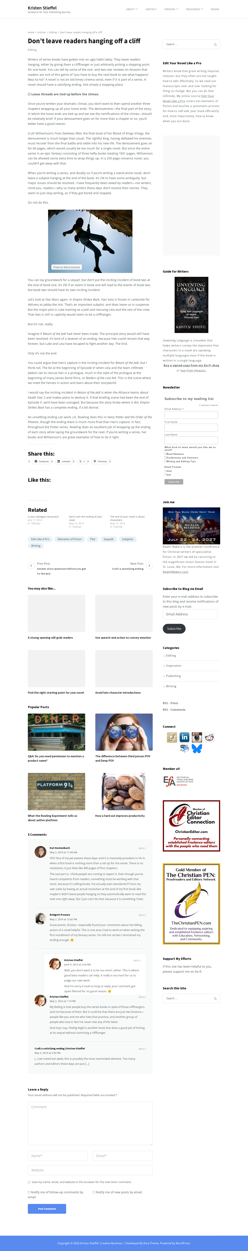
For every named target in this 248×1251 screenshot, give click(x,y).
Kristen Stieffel (42, 8)
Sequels (109, 539)
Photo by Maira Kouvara (66, 267)
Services (169, 9)
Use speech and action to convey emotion (123, 638)
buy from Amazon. (193, 370)
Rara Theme (151, 1243)
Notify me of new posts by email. (119, 1192)
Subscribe (174, 629)
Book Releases (175, 454)
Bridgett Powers (60, 914)
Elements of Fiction (70, 539)
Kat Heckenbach (60, 848)
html (169, 471)
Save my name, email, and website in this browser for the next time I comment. (82, 1182)
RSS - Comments (174, 710)
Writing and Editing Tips (181, 461)
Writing (35, 546)
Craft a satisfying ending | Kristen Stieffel (60, 1048)
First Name (171, 422)
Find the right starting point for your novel (56, 692)
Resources (193, 9)
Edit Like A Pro (40, 539)
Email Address (174, 409)
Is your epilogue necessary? (43, 516)
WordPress (183, 1243)
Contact (151, 9)
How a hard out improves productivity (120, 816)
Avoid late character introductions (118, 692)
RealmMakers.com (175, 572)
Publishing (173, 676)
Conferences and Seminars (182, 458)
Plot (92, 539)
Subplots (127, 539)
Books (215, 9)
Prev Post (61, 568)
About (130, 9)
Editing (32, 50)
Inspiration (174, 666)
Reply (142, 848)
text (169, 475)
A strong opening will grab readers (50, 638)
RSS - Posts (170, 703)
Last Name (170, 434)
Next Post (128, 566)
